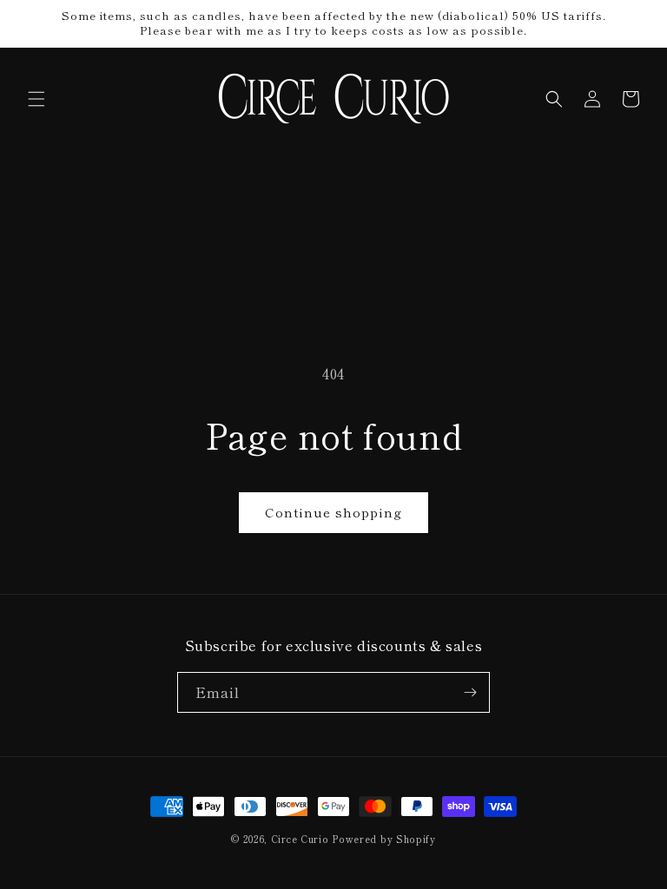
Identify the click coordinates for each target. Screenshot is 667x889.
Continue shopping (333, 512)
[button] (36, 99)
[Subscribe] (470, 692)
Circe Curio (300, 839)
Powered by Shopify (384, 839)
